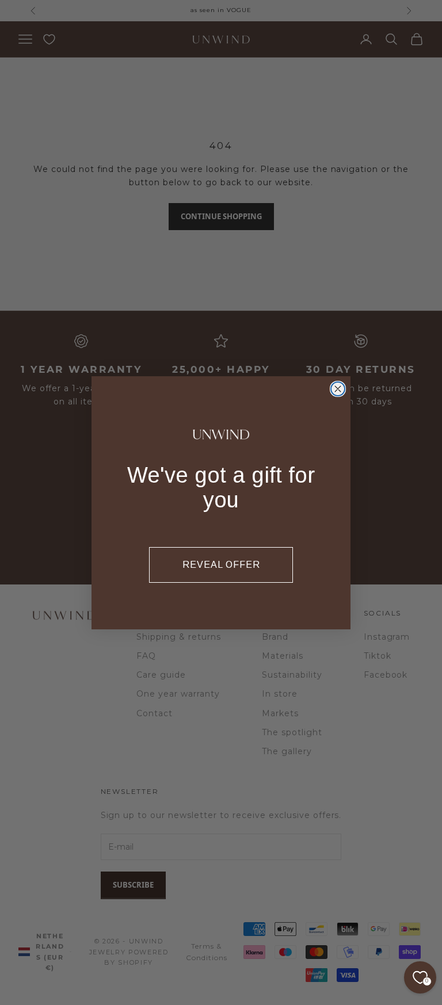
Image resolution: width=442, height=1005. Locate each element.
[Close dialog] (338, 389)
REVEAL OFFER (221, 565)
